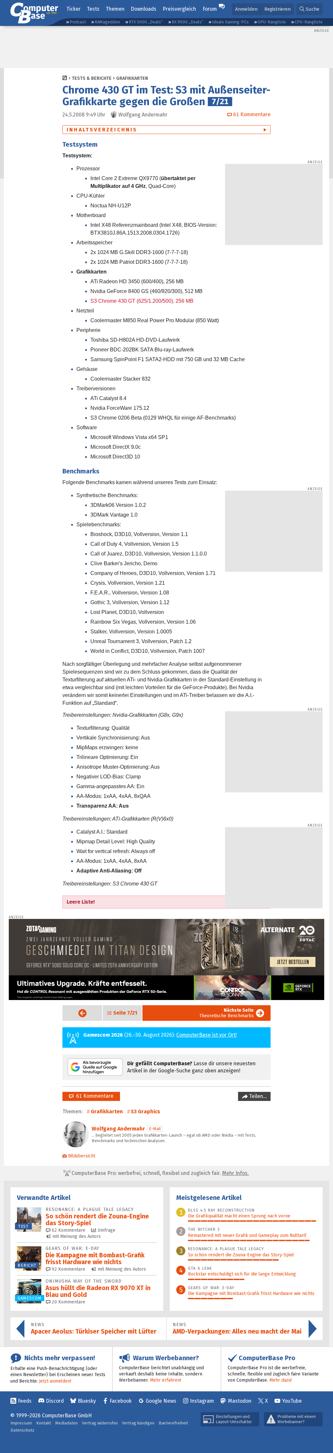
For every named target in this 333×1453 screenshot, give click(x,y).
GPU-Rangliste (272, 21)
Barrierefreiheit (173, 1423)
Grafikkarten (132, 78)
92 (67, 1269)
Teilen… (257, 1096)
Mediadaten (66, 1423)
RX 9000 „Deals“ (187, 21)
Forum (210, 9)
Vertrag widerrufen (100, 1423)
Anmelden (246, 9)
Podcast (78, 21)
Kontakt (43, 1423)
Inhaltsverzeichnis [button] (102, 130)
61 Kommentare (93, 1096)
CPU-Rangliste (309, 21)
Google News (161, 1401)
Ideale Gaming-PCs (230, 21)
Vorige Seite (77, 1013)
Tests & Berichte (92, 78)
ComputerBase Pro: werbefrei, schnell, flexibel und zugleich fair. (159, 1173)
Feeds (25, 1401)
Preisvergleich (179, 9)
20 (67, 1302)
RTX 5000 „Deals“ (146, 21)
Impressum (21, 1423)
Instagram (202, 1401)
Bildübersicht (81, 1156)
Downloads (143, 9)
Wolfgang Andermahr (118, 1129)
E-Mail (155, 1128)
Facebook (121, 1401)
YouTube (292, 1401)
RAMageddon (107, 21)
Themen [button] (115, 9)
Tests (93, 9)
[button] (309, 9)
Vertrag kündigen (138, 1423)
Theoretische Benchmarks (226, 1013)
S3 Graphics (145, 1111)
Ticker (73, 9)
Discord (55, 1401)
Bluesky (87, 1401)
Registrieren (277, 9)
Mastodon (239, 1401)
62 (67, 1230)
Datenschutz (22, 1430)
